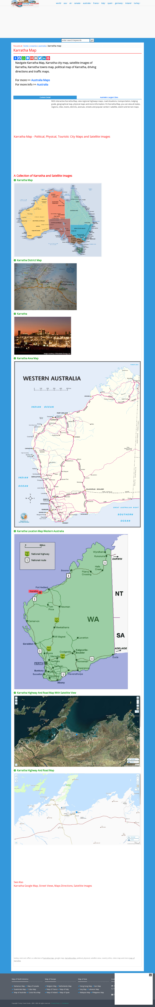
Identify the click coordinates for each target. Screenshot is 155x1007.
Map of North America (20, 979)
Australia (42, 84)
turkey (136, 3)
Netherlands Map (65, 986)
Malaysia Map (85, 992)
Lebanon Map (94, 989)
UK (70, 3)
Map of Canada (33, 986)
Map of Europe (50, 979)
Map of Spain (65, 992)
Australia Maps (40, 80)
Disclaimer (65, 1003)
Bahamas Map (19, 986)
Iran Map (97, 986)
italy (103, 3)
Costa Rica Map (34, 992)
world (58, 3)
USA (65, 3)
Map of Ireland (52, 992)
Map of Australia (20, 992)
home (25, 46)
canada (77, 3)
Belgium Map (52, 986)
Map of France (52, 989)
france (96, 3)
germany (119, 3)
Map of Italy (64, 989)
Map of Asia (82, 979)
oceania (33, 46)
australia (86, 3)
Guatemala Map (20, 989)
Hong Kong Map (86, 986)
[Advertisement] (77, 22)
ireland (128, 3)
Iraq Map (83, 989)
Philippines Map (98, 992)
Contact (114, 979)
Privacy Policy (55, 1003)
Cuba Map (32, 989)
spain (110, 3)
